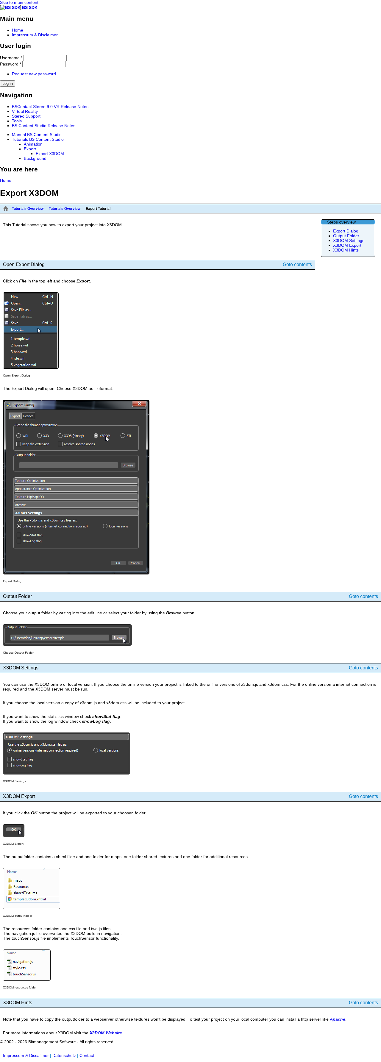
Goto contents (297, 264)
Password (10, 64)
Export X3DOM (50, 153)
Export (30, 148)
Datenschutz (64, 1055)
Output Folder (346, 235)
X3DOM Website (106, 1032)
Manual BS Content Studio (37, 134)
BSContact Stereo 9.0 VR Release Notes (50, 106)
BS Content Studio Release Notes (43, 125)
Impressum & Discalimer (26, 1055)
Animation (33, 144)
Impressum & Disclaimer (35, 34)
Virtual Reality (25, 111)
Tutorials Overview (27, 209)
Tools (17, 120)
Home (17, 30)
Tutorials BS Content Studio (38, 139)
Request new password (34, 73)
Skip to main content (19, 2)
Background (35, 158)
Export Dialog (345, 231)
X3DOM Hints (346, 250)
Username (11, 57)
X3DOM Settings (348, 240)
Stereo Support (26, 116)
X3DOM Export (347, 245)
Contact (86, 1055)
